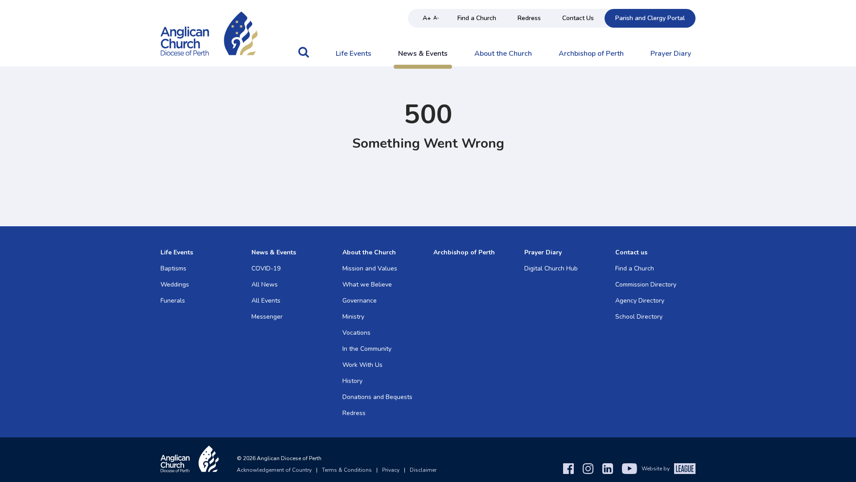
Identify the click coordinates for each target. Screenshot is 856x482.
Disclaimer (423, 470)
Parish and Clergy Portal (650, 18)
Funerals (172, 300)
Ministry (353, 316)
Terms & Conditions (347, 470)
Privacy (390, 470)
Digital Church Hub (551, 268)
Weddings (174, 284)
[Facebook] (568, 468)
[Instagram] (588, 468)
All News (264, 284)
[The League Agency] (685, 468)
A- (436, 18)
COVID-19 (265, 268)
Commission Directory (645, 284)
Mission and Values (369, 268)
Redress (529, 18)
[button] (303, 56)
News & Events (423, 54)
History (352, 381)
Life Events (353, 54)
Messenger (267, 316)
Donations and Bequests (377, 397)
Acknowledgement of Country (274, 470)
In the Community (366, 349)
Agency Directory (639, 300)
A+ (427, 18)
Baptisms (173, 268)
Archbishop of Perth (591, 54)
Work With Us (362, 365)
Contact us (631, 252)
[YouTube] (629, 468)
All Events (265, 300)
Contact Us (578, 18)
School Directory (639, 316)
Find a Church (476, 18)
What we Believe (367, 284)
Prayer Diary (670, 54)
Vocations (356, 332)
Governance (359, 300)
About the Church (503, 54)
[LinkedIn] (607, 468)
